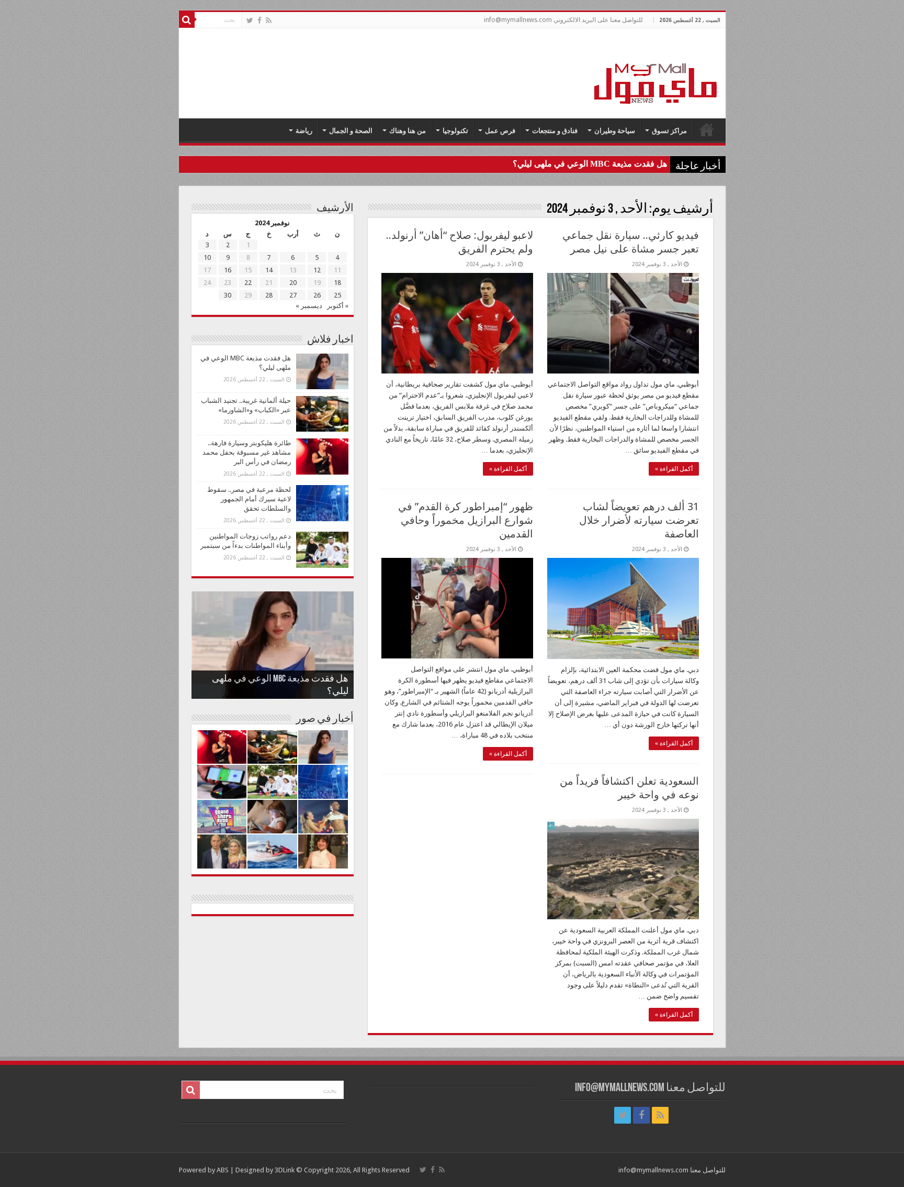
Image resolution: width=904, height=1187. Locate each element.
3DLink (285, 1170)
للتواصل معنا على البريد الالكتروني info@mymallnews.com (563, 20)
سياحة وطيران (614, 131)
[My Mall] (656, 71)
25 (337, 295)
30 (227, 295)
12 (317, 270)
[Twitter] (249, 20)
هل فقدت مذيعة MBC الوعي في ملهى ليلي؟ (590, 163)
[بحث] (187, 20)
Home (706, 129)
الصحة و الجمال (350, 131)
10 (207, 257)
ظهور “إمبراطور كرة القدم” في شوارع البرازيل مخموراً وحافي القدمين (465, 520)
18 (337, 283)
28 (269, 295)
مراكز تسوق (669, 131)
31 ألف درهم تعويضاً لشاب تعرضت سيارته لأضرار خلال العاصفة (639, 520)
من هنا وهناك (407, 131)
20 (293, 283)
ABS (223, 1170)
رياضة (304, 131)
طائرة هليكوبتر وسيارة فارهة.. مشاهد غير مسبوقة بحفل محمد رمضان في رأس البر (246, 452)
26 (317, 295)
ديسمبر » (309, 306)
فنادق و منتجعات (555, 131)
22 (248, 283)
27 (293, 295)
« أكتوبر (337, 306)
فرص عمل (500, 131)
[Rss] (269, 20)
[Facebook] (259, 20)
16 (227, 270)
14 (269, 270)
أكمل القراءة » (674, 468)
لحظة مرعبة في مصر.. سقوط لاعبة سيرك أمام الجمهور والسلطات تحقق (249, 499)
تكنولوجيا (455, 131)
